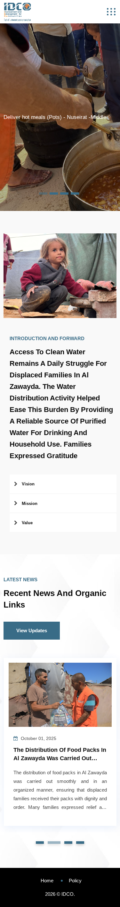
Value (27, 522)
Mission (29, 503)
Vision (28, 484)
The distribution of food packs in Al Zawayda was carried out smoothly (59, 758)
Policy (75, 880)
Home (47, 880)
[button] (40, 842)
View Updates (31, 630)
